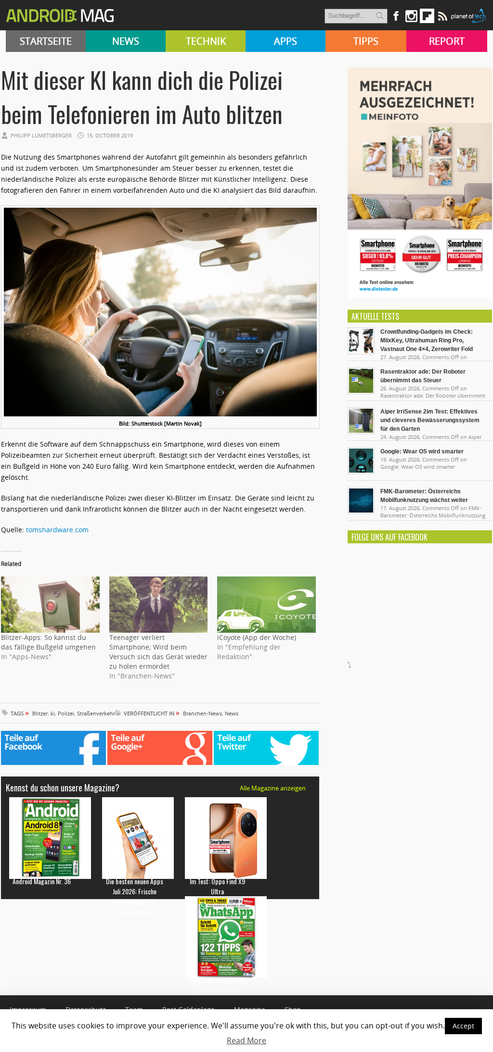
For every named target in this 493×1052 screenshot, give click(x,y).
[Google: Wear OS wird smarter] (361, 471)
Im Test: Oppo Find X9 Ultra (217, 886)
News (125, 41)
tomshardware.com (57, 529)
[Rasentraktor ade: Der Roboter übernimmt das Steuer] (361, 392)
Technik (206, 41)
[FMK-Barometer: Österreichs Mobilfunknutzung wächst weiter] (361, 511)
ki (53, 713)
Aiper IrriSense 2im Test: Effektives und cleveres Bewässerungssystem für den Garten (430, 420)
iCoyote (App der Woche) (256, 637)
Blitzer (40, 713)
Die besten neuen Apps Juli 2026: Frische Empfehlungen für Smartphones (134, 896)
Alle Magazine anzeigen (273, 788)
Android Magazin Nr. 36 (42, 881)
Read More (246, 1040)
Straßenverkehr (96, 713)
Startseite (46, 41)
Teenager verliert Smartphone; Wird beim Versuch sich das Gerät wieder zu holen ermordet (158, 652)
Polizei (66, 713)
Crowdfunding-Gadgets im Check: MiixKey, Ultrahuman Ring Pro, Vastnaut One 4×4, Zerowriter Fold (426, 340)
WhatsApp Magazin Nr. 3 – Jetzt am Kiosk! (217, 985)
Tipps (365, 41)
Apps (285, 41)
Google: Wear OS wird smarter (422, 451)
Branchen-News (202, 713)
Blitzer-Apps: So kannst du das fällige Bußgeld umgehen (48, 642)
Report (447, 41)
